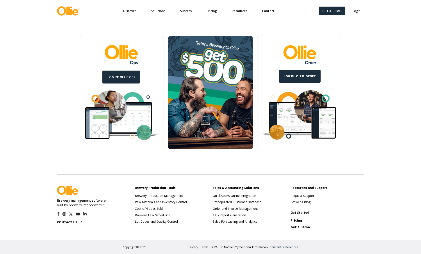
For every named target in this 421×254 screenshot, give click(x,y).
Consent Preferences (284, 247)
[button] (129, 11)
